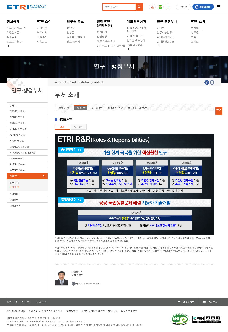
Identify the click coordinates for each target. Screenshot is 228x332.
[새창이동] (180, 319)
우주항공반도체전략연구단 (22, 152)
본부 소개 (14, 182)
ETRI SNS (42, 37)
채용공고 (42, 41)
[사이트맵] (218, 6)
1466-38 (57, 318)
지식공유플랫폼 (135, 53)
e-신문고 (27, 301)
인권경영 (102, 36)
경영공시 (12, 50)
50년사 (71, 27)
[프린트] (212, 82)
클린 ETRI (104, 23)
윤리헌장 (102, 31)
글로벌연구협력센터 (137, 107)
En (183, 7)
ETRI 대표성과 (135, 35)
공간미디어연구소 (167, 50)
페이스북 (168, 7)
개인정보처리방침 (16, 311)
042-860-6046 (93, 283)
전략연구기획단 (115, 107)
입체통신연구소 (165, 41)
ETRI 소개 (198, 21)
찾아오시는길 (210, 301)
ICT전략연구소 (17, 141)
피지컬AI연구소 (165, 37)
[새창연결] (206, 82)
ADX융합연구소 (17, 135)
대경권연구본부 (17, 158)
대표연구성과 (136, 21)
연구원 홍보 (75, 21)
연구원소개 (197, 32)
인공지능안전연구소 (19, 146)
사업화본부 (15, 193)
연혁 (193, 37)
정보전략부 (96, 107)
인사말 (195, 27)
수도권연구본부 (17, 170)
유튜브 (152, 7)
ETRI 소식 (44, 21)
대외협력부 (15, 205)
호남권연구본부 (17, 164)
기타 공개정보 (199, 50)
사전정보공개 (14, 32)
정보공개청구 (14, 41)
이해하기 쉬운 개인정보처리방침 (46, 311)
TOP (218, 110)
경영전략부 (64, 107)
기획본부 (14, 176)
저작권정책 (72, 311)
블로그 (160, 7)
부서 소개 (14, 187)
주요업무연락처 (186, 301)
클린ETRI (12, 301)
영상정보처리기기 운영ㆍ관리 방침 (99, 311)
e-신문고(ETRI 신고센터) (111, 45)
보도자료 (42, 32)
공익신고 (102, 54)
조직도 (195, 41)
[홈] (56, 82)
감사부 (160, 27)
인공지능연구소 (165, 32)
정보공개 (13, 21)
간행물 (70, 32)
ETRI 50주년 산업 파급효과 (137, 29)
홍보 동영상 (73, 41)
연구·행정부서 (167, 21)
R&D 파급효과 (135, 45)
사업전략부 (80, 107)
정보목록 (12, 37)
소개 (62, 127)
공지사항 (42, 27)
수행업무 (78, 127)
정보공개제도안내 (17, 27)
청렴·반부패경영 (106, 41)
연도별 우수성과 (136, 40)
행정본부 (14, 199)
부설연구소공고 (129, 311)
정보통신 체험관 (76, 37)
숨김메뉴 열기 (8, 46)
